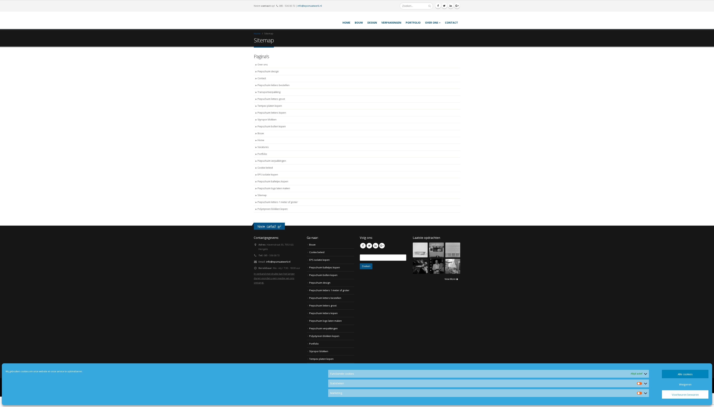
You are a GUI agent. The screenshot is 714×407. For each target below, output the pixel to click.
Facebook (363, 256)
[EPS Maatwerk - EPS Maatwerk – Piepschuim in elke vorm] (268, 25)
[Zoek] (429, 6)
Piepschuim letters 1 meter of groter (278, 212)
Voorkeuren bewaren (685, 394)
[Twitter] (444, 6)
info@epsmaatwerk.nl (310, 5)
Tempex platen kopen (270, 116)
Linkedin (375, 256)
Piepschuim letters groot (271, 109)
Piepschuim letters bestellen (274, 95)
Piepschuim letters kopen (272, 123)
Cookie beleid (265, 178)
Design (372, 28)
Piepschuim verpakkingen (272, 171)
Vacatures (263, 157)
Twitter (369, 256)
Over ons (431, 28)
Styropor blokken (267, 130)
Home (346, 28)
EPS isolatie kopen (268, 185)
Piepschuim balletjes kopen (273, 191)
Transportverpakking (269, 102)
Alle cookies (685, 374)
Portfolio (413, 28)
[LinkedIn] (451, 6)
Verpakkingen (391, 28)
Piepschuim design (268, 81)
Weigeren (685, 384)
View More (450, 289)
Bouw (359, 28)
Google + (382, 256)
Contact (451, 28)
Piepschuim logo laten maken (274, 198)
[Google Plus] (457, 6)
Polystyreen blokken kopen (273, 219)
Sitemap (262, 205)
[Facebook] (438, 6)
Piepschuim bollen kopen (272, 136)
